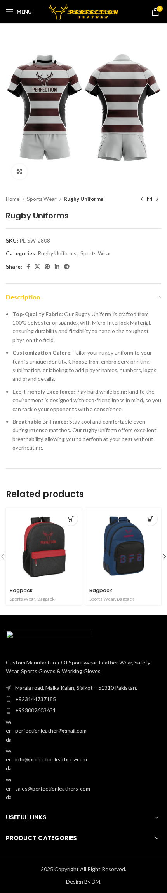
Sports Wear (42, 199)
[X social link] (37, 267)
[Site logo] (83, 11)
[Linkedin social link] (57, 267)
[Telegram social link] (67, 267)
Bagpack (21, 590)
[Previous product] (142, 199)
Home (13, 199)
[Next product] (157, 199)
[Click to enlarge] (19, 171)
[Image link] (48, 639)
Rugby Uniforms (83, 199)
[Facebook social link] (28, 267)
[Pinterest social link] (47, 267)
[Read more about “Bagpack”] (71, 519)
